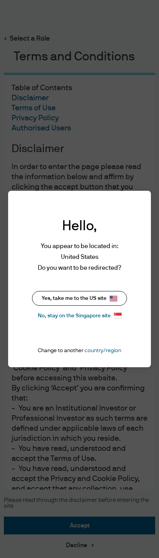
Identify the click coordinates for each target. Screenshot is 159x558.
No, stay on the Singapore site (74, 315)
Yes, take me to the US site (74, 298)
